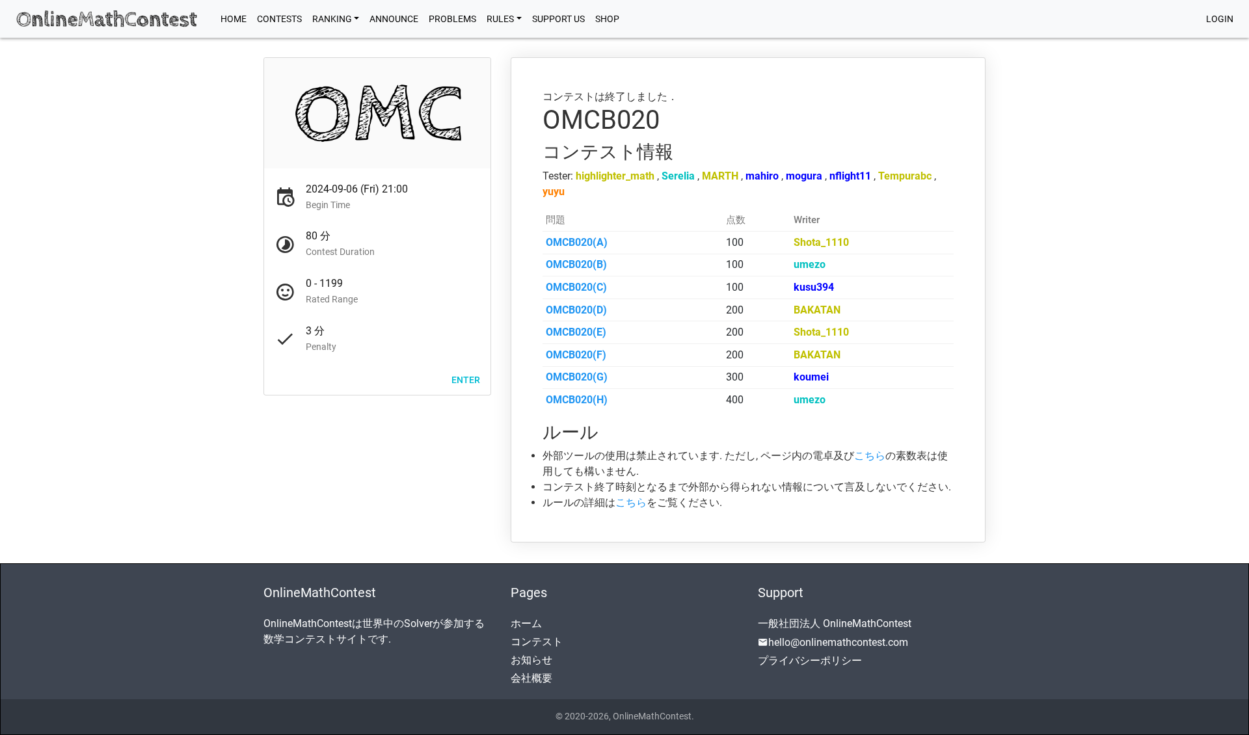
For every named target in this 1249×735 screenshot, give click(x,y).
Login (1219, 19)
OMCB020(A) (577, 242)
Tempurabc (905, 176)
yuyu (554, 191)
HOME (236, 18)
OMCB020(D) (576, 310)
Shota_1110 (821, 242)
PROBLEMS (452, 19)
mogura (804, 176)
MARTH (720, 176)
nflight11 (850, 176)
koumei (811, 377)
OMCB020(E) (576, 332)
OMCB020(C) (576, 287)
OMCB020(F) (576, 355)
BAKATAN (817, 310)
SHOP (607, 19)
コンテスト (537, 641)
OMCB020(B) (576, 264)
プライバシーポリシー (810, 660)
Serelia (678, 176)
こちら (869, 455)
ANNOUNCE (393, 19)
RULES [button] (500, 19)
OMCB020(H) (577, 400)
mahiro (762, 176)
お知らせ (531, 660)
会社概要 (531, 678)
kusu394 (814, 287)
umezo (810, 264)
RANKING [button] (332, 19)
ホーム (526, 623)
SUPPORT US (558, 19)
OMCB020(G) (577, 377)
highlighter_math (615, 176)
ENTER (465, 379)
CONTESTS (279, 19)
